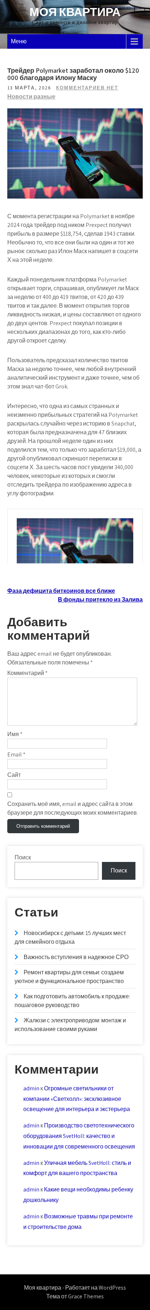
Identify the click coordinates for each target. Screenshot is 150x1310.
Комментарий (27, 673)
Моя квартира (75, 11)
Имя (15, 734)
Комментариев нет (87, 88)
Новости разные (31, 96)
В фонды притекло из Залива (100, 599)
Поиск (23, 857)
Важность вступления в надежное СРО (76, 957)
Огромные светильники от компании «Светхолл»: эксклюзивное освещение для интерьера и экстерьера (76, 1099)
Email (16, 754)
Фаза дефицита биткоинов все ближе (61, 591)
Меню (19, 41)
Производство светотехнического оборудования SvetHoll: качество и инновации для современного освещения (79, 1136)
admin (31, 1088)
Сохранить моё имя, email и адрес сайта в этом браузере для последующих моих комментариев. (72, 808)
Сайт (14, 775)
